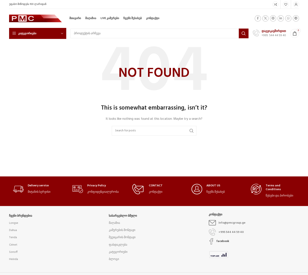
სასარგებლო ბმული (123, 215)
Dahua (13, 230)
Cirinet (13, 244)
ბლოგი (114, 259)
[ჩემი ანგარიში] (296, 4)
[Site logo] (35, 18)
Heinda (13, 259)
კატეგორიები (118, 252)
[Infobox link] (269, 33)
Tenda (13, 237)
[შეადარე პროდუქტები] (275, 4)
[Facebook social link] (258, 18)
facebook (222, 241)
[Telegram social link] (296, 18)
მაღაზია (114, 223)
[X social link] (265, 18)
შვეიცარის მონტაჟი (122, 237)
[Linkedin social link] (281, 18)
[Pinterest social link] (273, 18)
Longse (13, 223)
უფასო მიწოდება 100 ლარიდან (27, 4)
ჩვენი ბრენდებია (20, 215)
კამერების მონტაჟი (122, 230)
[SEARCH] (244, 33)
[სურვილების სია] (286, 4)
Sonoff (13, 252)
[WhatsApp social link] (288, 18)
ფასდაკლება (118, 244)
